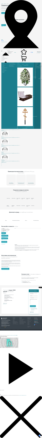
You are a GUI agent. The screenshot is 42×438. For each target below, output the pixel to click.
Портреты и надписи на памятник (22, 322)
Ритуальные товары (19, 66)
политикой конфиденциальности (22, 395)
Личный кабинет (29, 326)
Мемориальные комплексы (15, 322)
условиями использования (13, 335)
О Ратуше (3, 65)
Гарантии (28, 322)
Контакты (28, 324)
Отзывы (3, 66)
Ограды (36, 65)
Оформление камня (26, 65)
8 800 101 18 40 (39, 51)
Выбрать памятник (11, 65)
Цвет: (2, 230)
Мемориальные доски (37, 66)
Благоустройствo (19, 65)
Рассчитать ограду (11, 66)
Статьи (3, 72)
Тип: (1, 228)
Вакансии (3, 71)
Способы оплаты (29, 321)
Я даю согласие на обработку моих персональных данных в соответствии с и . (34, 309)
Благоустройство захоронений (22, 321)
